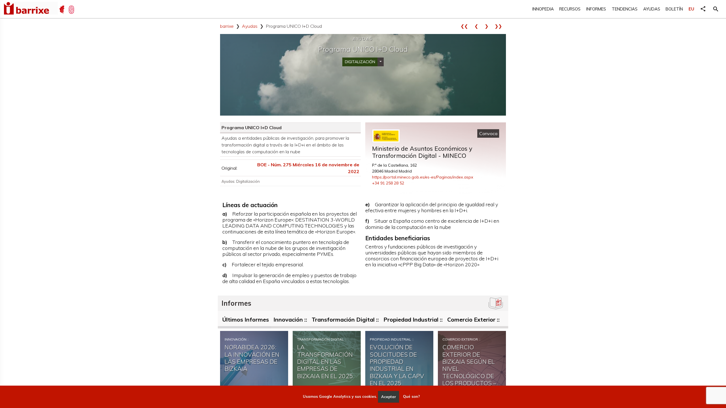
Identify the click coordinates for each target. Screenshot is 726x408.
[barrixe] (30, 9)
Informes (596, 9)
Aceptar (388, 396)
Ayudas (651, 9)
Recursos (570, 9)
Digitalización (360, 61)
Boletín (674, 9)
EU (691, 9)
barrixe (227, 26)
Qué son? (411, 396)
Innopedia (543, 9)
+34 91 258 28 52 (388, 183)
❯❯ (500, 26)
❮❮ (466, 26)
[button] (716, 9)
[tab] (245, 320)
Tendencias (625, 9)
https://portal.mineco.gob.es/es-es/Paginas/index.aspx (422, 177)
